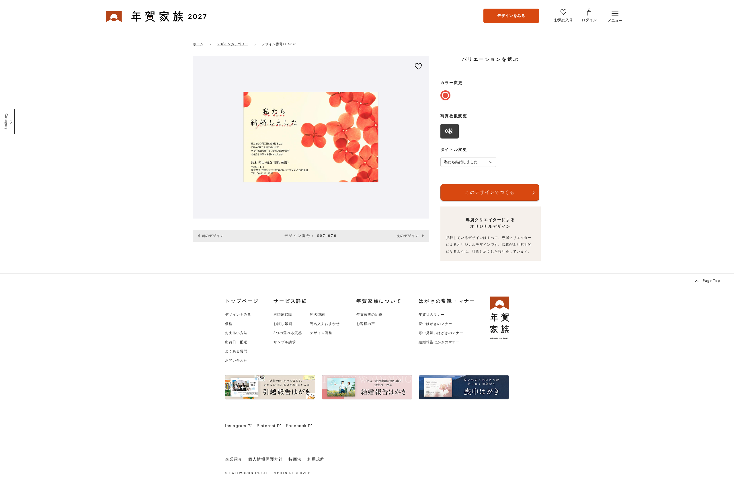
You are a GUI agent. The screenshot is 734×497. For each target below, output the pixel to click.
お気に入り (563, 20)
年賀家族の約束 (369, 315)
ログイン (589, 20)
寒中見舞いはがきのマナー (441, 333)
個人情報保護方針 (265, 459)
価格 (229, 324)
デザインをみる (511, 15)
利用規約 (316, 459)
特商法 (294, 459)
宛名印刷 (317, 315)
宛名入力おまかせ (325, 324)
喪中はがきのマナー (435, 324)
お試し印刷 (283, 324)
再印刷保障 (283, 315)
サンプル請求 (285, 342)
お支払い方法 (236, 333)
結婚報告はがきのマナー (439, 342)
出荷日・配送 (236, 342)
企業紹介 (233, 459)
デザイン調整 (321, 333)
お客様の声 (365, 324)
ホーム (198, 44)
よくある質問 (236, 351)
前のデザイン (213, 236)
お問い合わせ (236, 360)
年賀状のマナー (432, 315)
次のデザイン (408, 236)
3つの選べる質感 (288, 333)
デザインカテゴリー (232, 44)
